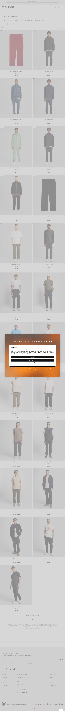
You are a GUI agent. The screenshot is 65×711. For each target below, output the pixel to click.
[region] (32, 355)
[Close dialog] (6, 336)
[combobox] (61, 710)
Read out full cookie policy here (28, 353)
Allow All (32, 357)
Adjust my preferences (32, 362)
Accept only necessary (32, 360)
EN (60, 709)
